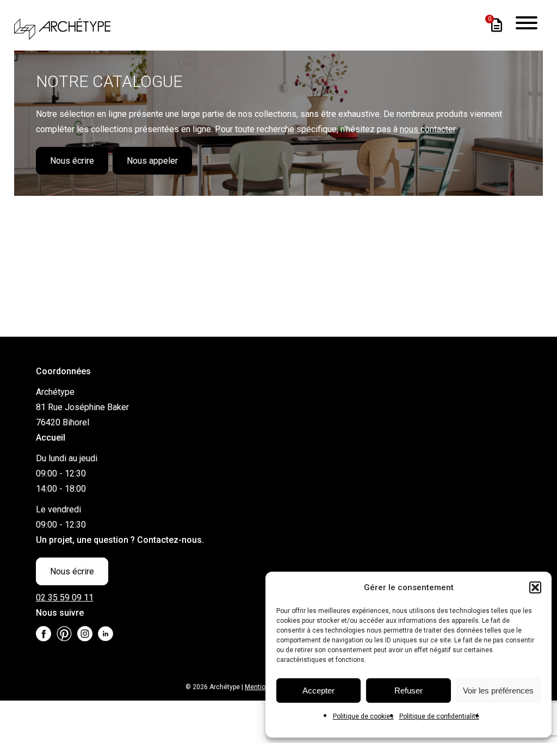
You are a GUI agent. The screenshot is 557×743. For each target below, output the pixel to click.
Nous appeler (152, 161)
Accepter (318, 690)
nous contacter (427, 129)
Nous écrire (72, 161)
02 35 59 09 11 (65, 597)
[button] (535, 587)
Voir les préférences (498, 690)
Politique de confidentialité (439, 716)
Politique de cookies (363, 716)
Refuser (408, 690)
